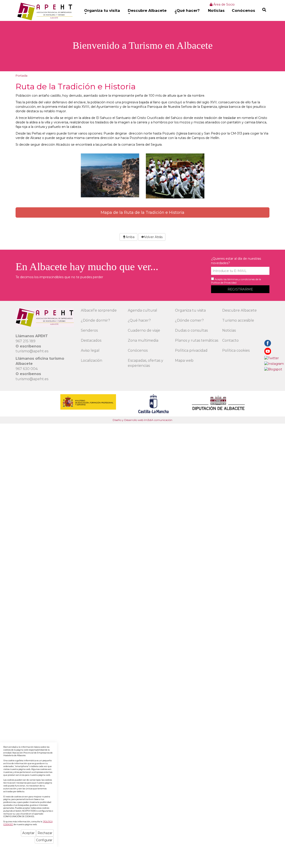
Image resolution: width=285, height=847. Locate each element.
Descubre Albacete (147, 10)
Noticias (216, 10)
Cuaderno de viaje (144, 330)
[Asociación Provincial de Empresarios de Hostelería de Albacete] (44, 11)
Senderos (89, 330)
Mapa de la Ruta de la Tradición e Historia (142, 212)
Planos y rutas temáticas (196, 340)
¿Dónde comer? (189, 320)
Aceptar (28, 833)
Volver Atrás (153, 237)
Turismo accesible (238, 320)
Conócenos (243, 10)
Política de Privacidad (223, 282)
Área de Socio (223, 4)
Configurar (44, 840)
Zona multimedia (143, 340)
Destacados (91, 340)
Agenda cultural (142, 310)
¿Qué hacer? (187, 10)
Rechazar (45, 833)
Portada (21, 75)
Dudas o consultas (191, 330)
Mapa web (184, 360)
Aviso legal (90, 350)
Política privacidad (191, 350)
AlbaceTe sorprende (99, 310)
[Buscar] (264, 9)
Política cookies (236, 350)
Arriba (130, 237)
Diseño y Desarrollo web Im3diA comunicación (142, 420)
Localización (91, 360)
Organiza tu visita (102, 10)
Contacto (230, 340)
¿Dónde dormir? (95, 320)
